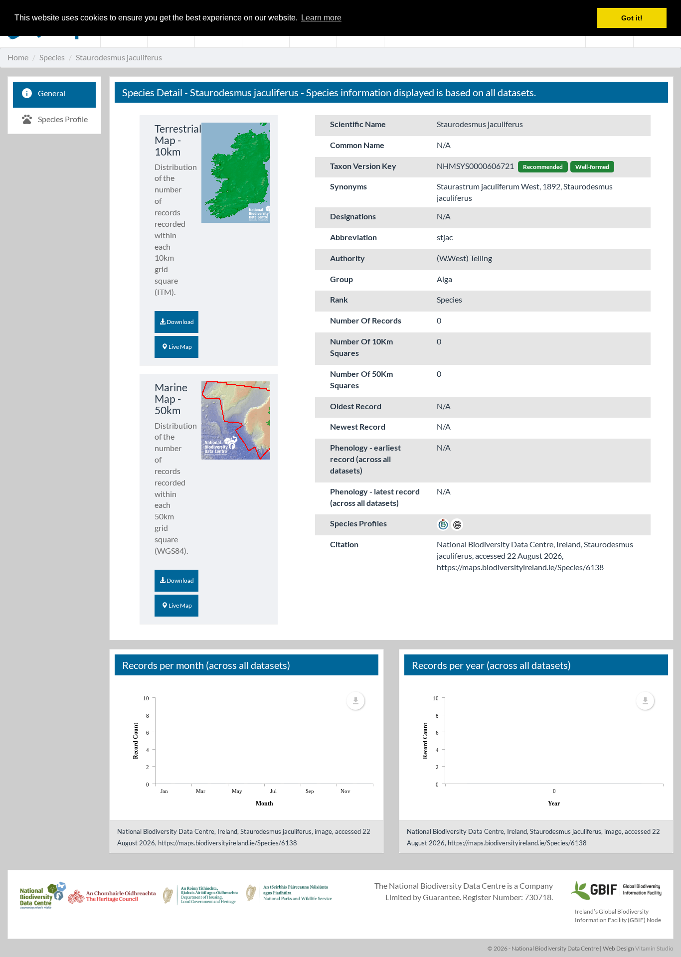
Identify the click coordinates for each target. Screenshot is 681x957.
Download (180, 321)
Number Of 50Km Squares (361, 379)
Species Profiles (358, 523)
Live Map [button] (180, 346)
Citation (344, 544)
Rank (339, 299)
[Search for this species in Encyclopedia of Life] (457, 523)
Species (52, 57)
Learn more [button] (321, 17)
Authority (347, 258)
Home (17, 57)
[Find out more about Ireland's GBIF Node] (615, 889)
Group (341, 279)
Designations (353, 216)
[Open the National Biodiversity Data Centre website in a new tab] (43, 900)
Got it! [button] (632, 18)
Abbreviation (353, 237)
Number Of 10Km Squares (361, 346)
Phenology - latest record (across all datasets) (375, 496)
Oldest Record (355, 406)
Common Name (357, 145)
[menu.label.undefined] (355, 701)
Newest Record (357, 426)
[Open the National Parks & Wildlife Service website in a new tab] (289, 900)
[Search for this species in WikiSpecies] (443, 523)
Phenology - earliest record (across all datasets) (365, 459)
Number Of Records (365, 320)
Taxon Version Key (363, 165)
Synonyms (348, 186)
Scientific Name (358, 124)
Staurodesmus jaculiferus (119, 57)
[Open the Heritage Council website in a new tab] (112, 900)
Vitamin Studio (654, 948)
